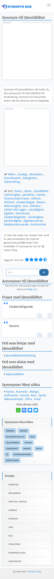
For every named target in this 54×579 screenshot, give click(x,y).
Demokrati (22, 213)
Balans (41, 202)
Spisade (28, 442)
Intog (39, 448)
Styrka (10, 391)
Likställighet (36, 209)
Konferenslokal (17, 552)
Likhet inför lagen (15, 209)
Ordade (23, 431)
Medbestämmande (16, 224)
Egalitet (9, 213)
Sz (7, 454)
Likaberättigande (15, 217)
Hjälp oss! (32, 289)
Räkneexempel (13, 399)
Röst (33, 395)
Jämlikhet (28, 195)
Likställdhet (41, 191)
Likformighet (12, 195)
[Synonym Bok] (16, 6)
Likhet (28, 191)
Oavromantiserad (22, 454)
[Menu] (49, 5)
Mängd (34, 391)
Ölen (32, 436)
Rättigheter (30, 178)
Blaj (10, 535)
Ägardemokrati (33, 221)
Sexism (14, 326)
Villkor (12, 174)
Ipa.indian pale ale (15, 436)
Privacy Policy (34, 571)
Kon (25, 206)
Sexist (18, 191)
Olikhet (36, 198)
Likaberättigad (25, 202)
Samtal (24, 395)
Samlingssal (14, 561)
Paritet (41, 195)
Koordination (12, 178)
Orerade (10, 431)
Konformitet (38, 224)
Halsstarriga (12, 442)
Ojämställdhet (15, 374)
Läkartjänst (12, 448)
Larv (10, 527)
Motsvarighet (12, 206)
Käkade (26, 448)
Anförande (11, 395)
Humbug (12, 510)
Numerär (22, 391)
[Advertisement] (27, 51)
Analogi (22, 174)
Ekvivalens (36, 174)
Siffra (28, 399)
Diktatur (35, 206)
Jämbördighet (12, 221)
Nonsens (13, 518)
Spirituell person (17, 501)
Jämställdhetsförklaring (21, 355)
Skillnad (9, 202)
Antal (37, 399)
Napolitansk (12, 460)
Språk (42, 395)
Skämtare (13, 484)
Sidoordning (12, 182)
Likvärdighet (35, 217)
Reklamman (14, 493)
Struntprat (14, 544)
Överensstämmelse (16, 198)
